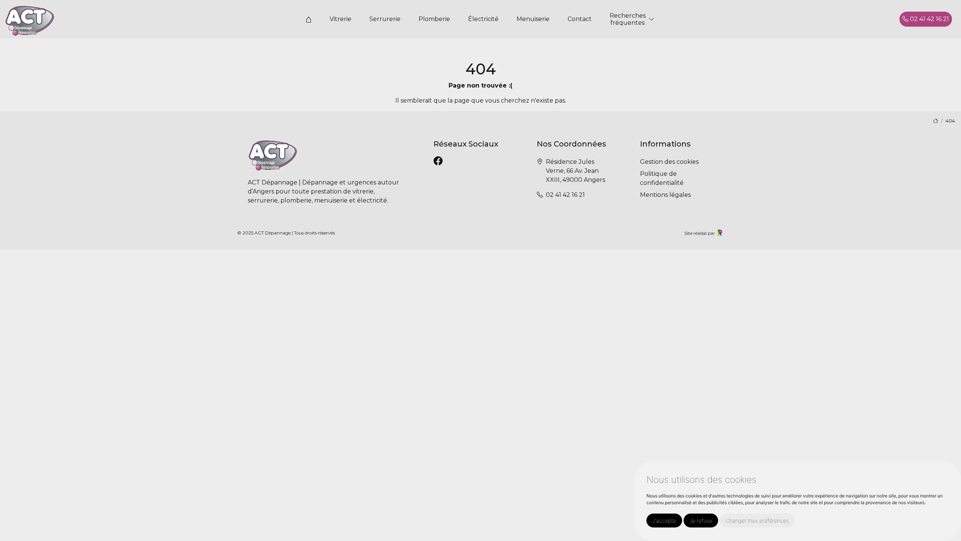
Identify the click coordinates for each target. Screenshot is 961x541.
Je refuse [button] (701, 520)
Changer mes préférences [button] (757, 520)
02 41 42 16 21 (928, 19)
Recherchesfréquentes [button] (628, 19)
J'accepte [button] (664, 520)
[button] (652, 19)
